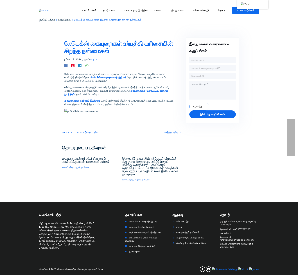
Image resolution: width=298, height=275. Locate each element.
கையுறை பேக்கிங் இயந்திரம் (141, 227)
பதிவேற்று (197, 106)
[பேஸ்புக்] (66, 65)
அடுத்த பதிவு (172, 132)
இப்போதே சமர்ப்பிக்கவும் (212, 114)
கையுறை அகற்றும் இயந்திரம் (142, 246)
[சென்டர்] (79, 65)
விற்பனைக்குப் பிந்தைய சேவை (190, 237)
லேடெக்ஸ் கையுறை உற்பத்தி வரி (143, 221)
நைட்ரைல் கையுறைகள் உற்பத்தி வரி (145, 232)
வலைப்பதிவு (67, 167)
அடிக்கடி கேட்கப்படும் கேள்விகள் (191, 243)
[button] (116, 10)
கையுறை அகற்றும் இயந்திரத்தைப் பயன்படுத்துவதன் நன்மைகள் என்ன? (85, 160)
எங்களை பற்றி (182, 221)
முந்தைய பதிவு (78, 132)
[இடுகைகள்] (72, 65)
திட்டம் (179, 227)
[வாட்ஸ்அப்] (86, 65)
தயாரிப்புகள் (134, 251)
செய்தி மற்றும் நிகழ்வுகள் (187, 232)
